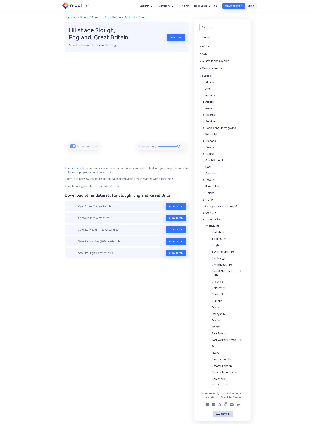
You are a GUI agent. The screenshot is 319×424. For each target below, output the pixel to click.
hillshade (76, 168)
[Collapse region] (200, 76)
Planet (84, 17)
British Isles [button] (212, 134)
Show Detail (176, 206)
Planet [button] (206, 37)
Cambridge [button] (218, 258)
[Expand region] (200, 46)
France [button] (209, 199)
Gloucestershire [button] (222, 359)
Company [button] (165, 6)
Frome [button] (216, 353)
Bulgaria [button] (210, 141)
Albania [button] (210, 82)
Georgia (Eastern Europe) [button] (221, 206)
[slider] (178, 146)
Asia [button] (204, 53)
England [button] (214, 225)
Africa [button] (205, 46)
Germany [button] (211, 212)
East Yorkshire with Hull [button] (227, 340)
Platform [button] (143, 6)
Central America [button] (212, 68)
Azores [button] (209, 108)
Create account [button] (234, 6)
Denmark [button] (211, 173)
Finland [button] (209, 193)
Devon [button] (216, 320)
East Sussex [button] (219, 333)
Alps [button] (208, 89)
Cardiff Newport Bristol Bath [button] (226, 273)
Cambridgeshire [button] (222, 264)
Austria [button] (209, 102)
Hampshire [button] (219, 379)
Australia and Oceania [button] (215, 61)
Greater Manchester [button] (224, 372)
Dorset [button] (216, 327)
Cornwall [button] (217, 294)
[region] (127, 105)
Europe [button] (206, 76)
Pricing (184, 6)
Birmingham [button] (219, 238)
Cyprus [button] (209, 154)
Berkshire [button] (218, 232)
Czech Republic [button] (214, 160)
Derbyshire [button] (219, 314)
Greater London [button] (222, 366)
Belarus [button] (210, 115)
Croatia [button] (209, 147)
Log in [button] (251, 6)
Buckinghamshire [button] (223, 251)
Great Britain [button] (213, 219)
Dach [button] (208, 167)
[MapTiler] (76, 6)
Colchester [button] (218, 288)
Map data (71, 17)
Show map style (87, 146)
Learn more (223, 414)
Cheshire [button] (217, 281)
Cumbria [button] (217, 301)
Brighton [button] (217, 245)
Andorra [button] (210, 95)
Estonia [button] (210, 180)
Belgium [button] (210, 121)
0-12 (116, 186)
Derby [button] (215, 307)
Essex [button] (215, 346)
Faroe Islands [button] (213, 186)
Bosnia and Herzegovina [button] (220, 128)
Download (176, 37)
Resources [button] (201, 6)
